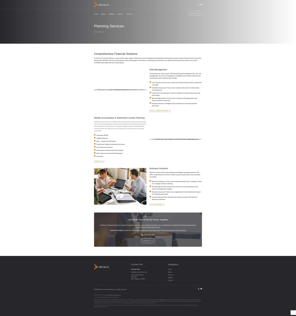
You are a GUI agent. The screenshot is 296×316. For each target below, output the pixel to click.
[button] (195, 13)
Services (111, 14)
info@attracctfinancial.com (139, 272)
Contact (129, 14)
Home (96, 14)
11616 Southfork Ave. (137, 275)
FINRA (160, 299)
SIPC (164, 299)
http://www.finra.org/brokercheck (113, 295)
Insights (120, 14)
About (103, 14)
